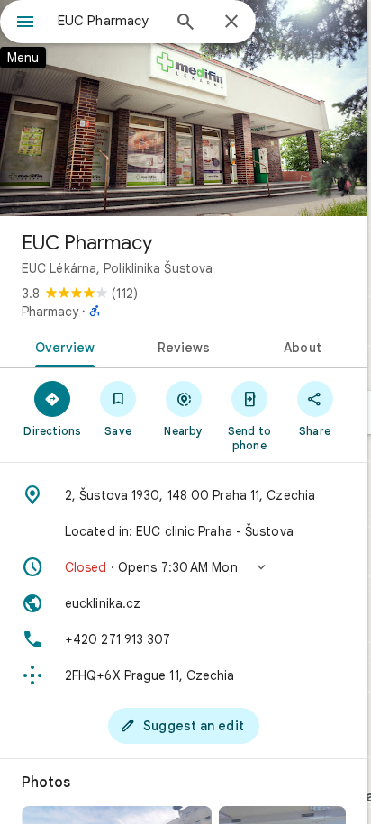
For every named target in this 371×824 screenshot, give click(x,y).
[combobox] (109, 21)
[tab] (62, 345)
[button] (183, 567)
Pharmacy (50, 311)
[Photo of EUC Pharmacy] (183, 108)
